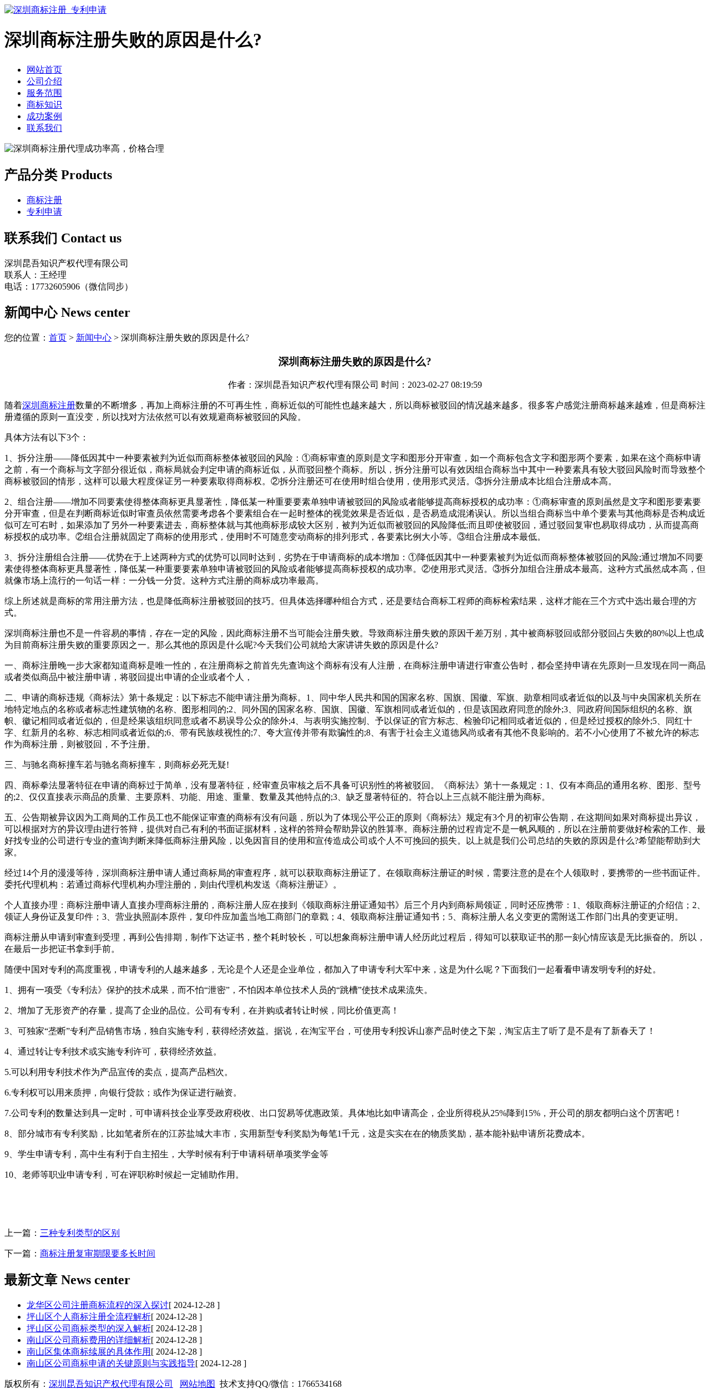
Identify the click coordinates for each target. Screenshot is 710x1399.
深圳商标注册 (48, 405)
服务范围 (44, 93)
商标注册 (44, 200)
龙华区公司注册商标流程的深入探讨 (98, 1305)
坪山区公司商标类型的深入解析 (89, 1328)
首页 (58, 337)
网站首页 (44, 69)
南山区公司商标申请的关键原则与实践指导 (111, 1363)
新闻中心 (93, 337)
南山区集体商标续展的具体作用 (89, 1351)
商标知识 (44, 104)
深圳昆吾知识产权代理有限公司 (111, 1383)
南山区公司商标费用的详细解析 (89, 1340)
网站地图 (197, 1383)
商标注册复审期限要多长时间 (97, 1253)
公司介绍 (44, 81)
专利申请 (44, 211)
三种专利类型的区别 (80, 1233)
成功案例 (44, 116)
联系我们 (44, 128)
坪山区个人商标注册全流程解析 (89, 1316)
